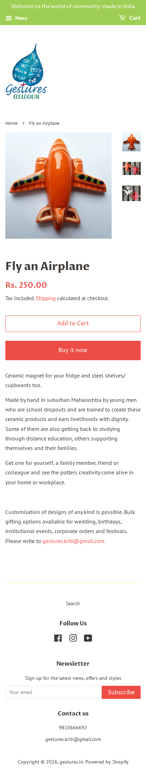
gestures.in (71, 762)
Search (73, 603)
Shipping (46, 298)
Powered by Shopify (107, 762)
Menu (20, 18)
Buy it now (73, 350)
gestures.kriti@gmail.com (74, 540)
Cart (134, 18)
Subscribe (121, 692)
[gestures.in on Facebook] (58, 639)
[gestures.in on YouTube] (88, 639)
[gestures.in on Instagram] (73, 639)
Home (11, 124)
